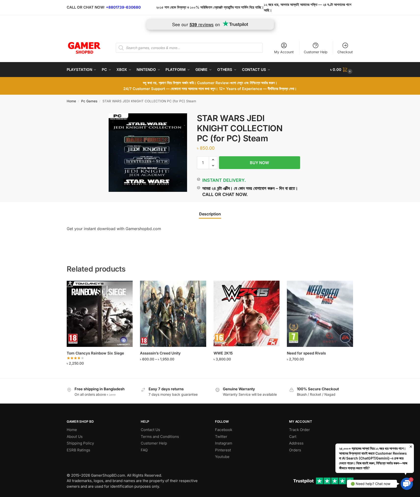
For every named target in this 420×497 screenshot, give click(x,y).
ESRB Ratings (78, 450)
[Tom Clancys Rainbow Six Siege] (100, 314)
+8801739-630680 (123, 7)
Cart (292, 436)
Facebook (223, 429)
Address (296, 443)
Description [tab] (210, 213)
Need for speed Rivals (306, 353)
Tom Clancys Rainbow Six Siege (95, 353)
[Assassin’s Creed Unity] (173, 314)
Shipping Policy (80, 443)
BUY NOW (259, 162)
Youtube (222, 456)
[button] (341, 69)
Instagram (223, 443)
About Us (75, 436)
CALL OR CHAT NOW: (86, 7)
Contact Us (150, 429)
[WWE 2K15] (247, 314)
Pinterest (223, 450)
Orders (295, 450)
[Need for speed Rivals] (320, 314)
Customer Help (316, 52)
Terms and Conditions (160, 436)
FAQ (144, 450)
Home (71, 101)
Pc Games (89, 101)
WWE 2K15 (223, 353)
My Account (284, 52)
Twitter (221, 436)
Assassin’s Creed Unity (160, 353)
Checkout (345, 52)
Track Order (299, 429)
